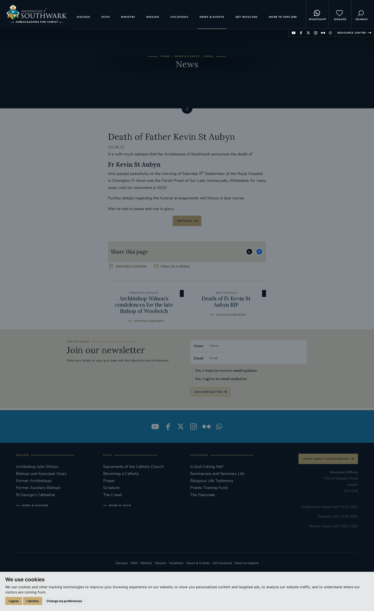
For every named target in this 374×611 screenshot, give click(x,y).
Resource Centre (351, 32)
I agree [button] (14, 601)
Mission (152, 17)
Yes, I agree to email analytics (221, 378)
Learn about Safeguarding (326, 459)
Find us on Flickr (323, 33)
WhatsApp (317, 19)
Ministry (128, 17)
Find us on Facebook (301, 33)
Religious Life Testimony (211, 480)
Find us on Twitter (308, 33)
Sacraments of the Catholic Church (133, 466)
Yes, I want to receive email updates (226, 370)
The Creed (112, 494)
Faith (105, 17)
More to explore (283, 17)
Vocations (179, 17)
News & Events (212, 17)
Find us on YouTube (293, 33)
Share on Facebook (259, 252)
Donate (340, 19)
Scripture (111, 487)
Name (198, 346)
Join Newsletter (208, 392)
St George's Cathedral (35, 494)
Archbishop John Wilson (37, 466)
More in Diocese (35, 505)
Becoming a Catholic (121, 473)
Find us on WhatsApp (330, 33)
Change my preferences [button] (64, 601)
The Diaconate (202, 494)
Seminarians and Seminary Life (217, 473)
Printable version (131, 266)
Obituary (184, 221)
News (208, 56)
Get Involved (246, 17)
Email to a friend (175, 266)
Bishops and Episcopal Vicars (41, 473)
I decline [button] (32, 601)
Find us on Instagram (315, 33)
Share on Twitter (249, 252)
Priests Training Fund (208, 487)
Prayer (109, 480)
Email (198, 358)
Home (165, 56)
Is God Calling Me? (207, 466)
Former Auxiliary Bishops (38, 487)
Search (361, 19)
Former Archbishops (34, 480)
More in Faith (120, 505)
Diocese (83, 17)
